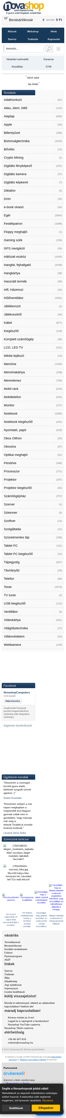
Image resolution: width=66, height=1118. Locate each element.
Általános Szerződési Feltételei (33, 1060)
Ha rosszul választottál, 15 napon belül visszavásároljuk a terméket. (11, 919)
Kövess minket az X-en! (21, 1017)
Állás (7, 977)
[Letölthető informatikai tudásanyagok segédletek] (18, 748)
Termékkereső (12, 942)
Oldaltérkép (10, 981)
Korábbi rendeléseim (15, 949)
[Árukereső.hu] (33, 1071)
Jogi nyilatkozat (12, 984)
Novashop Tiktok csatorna (18, 1028)
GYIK (49, 66)
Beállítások (16, 1108)
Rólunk (12, 31)
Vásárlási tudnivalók (17, 59)
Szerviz (12, 39)
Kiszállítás (17, 66)
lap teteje (33, 84)
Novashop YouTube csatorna (24, 1024)
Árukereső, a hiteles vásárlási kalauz (19, 1080)
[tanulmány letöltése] (18, 770)
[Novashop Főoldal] (33, 7)
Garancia (48, 59)
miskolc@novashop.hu (20, 1042)
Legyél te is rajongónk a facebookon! (28, 1021)
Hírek (54, 31)
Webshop (33, 31)
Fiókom (8, 952)
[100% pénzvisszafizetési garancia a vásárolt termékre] (10, 900)
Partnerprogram (13, 956)
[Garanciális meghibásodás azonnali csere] (27, 900)
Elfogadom (46, 1107)
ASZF (7, 959)
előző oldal (33, 77)
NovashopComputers (17, 692)
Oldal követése (12, 701)
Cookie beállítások (14, 991)
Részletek (47, 1100)
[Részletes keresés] (58, 49)
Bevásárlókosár (21, 20)
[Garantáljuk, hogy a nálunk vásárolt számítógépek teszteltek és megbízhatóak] (41, 903)
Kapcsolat (54, 39)
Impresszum (11, 988)
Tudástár (33, 39)
